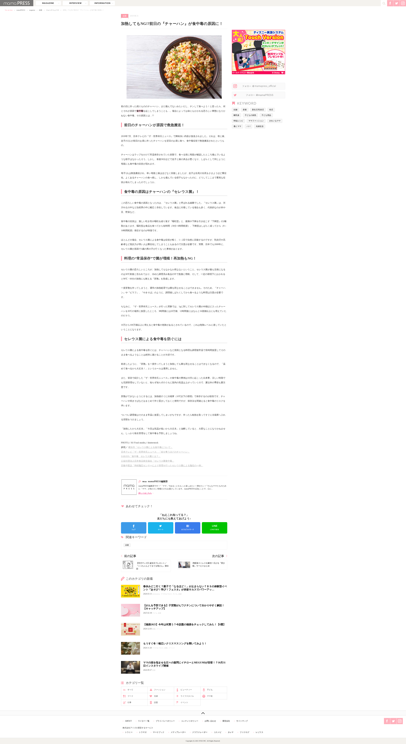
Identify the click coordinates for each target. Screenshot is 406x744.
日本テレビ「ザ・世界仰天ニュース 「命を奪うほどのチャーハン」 (155, 452)
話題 (40, 10)
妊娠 (235, 110)
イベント (184, 702)
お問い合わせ (210, 721)
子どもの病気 (250, 115)
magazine (48, 3)
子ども (210, 690)
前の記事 (130, 556)
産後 (245, 110)
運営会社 (226, 721)
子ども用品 (266, 115)
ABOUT (128, 721)
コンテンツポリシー (189, 721)
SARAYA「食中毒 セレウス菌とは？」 (141, 456)
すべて (130, 690)
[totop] (203, 713)
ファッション (159, 690)
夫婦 (156, 696)
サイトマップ (242, 721)
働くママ (237, 126)
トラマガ (143, 732)
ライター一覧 (143, 721)
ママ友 (210, 696)
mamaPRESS (20, 10)
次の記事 (218, 556)
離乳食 (236, 115)
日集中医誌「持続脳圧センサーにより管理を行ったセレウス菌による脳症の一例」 (162, 465)
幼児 (271, 110)
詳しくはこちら (145, 493)
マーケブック (158, 732)
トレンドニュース (52, 10)
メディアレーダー (178, 732)
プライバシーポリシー (165, 721)
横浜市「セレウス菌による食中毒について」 (150, 447)
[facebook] (133, 528)
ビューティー (186, 690)
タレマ (230, 732)
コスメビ (217, 732)
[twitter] (160, 528)
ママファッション (256, 121)
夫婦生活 (259, 126)
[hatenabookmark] (187, 528)
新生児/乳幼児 (258, 110)
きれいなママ (275, 121)
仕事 (129, 702)
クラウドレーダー (199, 732)
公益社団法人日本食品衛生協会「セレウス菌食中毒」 (147, 461)
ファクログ (244, 732)
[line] (214, 528)
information (102, 3)
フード (130, 696)
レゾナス (259, 732)
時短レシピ (238, 121)
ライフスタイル (187, 696)
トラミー (129, 732)
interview (75, 3)
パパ (248, 126)
